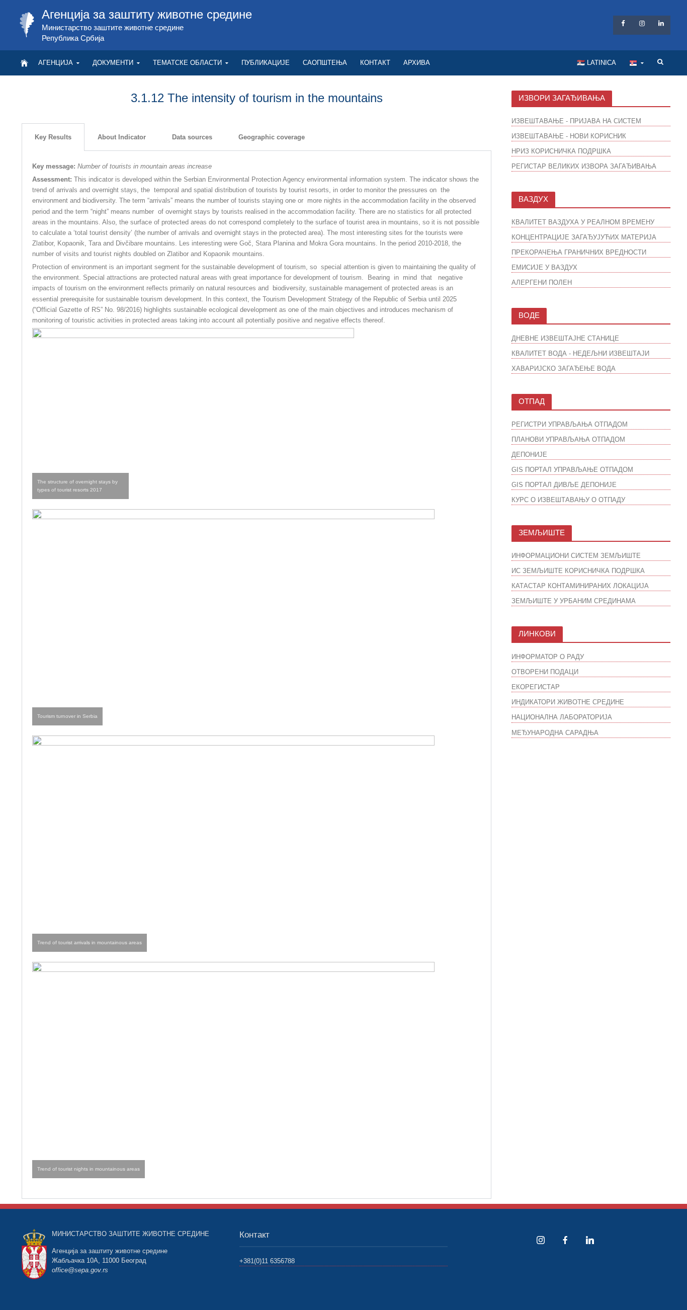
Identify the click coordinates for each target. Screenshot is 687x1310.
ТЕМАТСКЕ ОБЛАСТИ (187, 62)
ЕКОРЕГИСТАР (535, 687)
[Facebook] (565, 1240)
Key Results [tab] (53, 137)
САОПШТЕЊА (325, 62)
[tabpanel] (256, 675)
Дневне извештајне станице (565, 338)
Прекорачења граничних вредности (578, 252)
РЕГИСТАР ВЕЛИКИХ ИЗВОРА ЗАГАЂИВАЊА (583, 166)
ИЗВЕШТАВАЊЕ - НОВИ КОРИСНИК (568, 136)
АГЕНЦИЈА (55, 62)
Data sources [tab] (192, 137)
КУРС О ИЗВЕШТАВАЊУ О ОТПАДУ (568, 500)
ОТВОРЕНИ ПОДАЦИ (544, 672)
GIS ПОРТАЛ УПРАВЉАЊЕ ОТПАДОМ (572, 469)
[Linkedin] (590, 1240)
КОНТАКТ (375, 62)
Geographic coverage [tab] (271, 137)
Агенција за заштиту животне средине (147, 14)
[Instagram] (541, 1240)
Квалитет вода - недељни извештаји (580, 353)
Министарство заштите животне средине (113, 27)
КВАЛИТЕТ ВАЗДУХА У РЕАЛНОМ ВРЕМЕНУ (582, 222)
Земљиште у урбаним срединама (573, 601)
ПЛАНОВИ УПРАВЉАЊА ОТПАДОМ (568, 439)
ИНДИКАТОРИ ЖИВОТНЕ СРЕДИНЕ (567, 702)
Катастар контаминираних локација (580, 586)
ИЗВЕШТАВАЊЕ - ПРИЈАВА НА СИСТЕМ (576, 121)
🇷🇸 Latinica (596, 62)
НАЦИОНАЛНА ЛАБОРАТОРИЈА (561, 717)
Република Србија (73, 38)
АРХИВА (416, 62)
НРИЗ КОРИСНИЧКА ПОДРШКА (561, 151)
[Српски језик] (636, 62)
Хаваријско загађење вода (563, 368)
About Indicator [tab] (122, 137)
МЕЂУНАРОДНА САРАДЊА (554, 732)
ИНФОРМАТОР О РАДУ (547, 657)
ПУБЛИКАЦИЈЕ (265, 62)
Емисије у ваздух (544, 267)
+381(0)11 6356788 (267, 1261)
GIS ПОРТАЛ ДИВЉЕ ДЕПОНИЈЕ (564, 484)
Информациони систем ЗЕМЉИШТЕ (576, 555)
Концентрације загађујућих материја (583, 237)
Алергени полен (541, 282)
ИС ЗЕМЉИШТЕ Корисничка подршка (578, 571)
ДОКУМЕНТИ (113, 62)
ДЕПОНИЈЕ (529, 454)
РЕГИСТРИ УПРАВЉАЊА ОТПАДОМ (569, 424)
